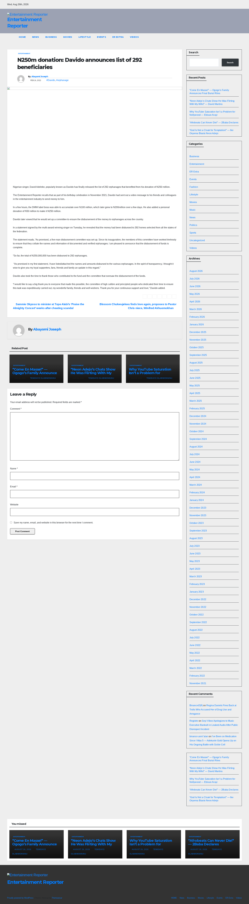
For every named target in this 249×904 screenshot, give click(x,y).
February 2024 (197, 492)
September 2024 (198, 439)
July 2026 (194, 278)
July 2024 (194, 454)
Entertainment (24, 53)
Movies (67, 37)
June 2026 (195, 286)
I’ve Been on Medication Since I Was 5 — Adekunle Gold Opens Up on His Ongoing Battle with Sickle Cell (212, 740)
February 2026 (197, 317)
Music (192, 210)
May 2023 (194, 561)
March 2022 (195, 668)
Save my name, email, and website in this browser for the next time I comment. (53, 522)
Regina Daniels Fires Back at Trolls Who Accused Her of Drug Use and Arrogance (212, 709)
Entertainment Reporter (35, 882)
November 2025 (197, 340)
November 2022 (197, 607)
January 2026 (196, 324)
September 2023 (198, 530)
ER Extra (118, 37)
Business (51, 37)
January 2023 (196, 592)
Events (101, 37)
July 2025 (194, 370)
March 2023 (195, 576)
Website (14, 504)
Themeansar (57, 898)
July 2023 (194, 546)
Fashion (193, 187)
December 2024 (197, 416)
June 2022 (195, 645)
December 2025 (197, 332)
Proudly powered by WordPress (20, 898)
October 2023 (196, 523)
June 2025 (195, 378)
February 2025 (197, 408)
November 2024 (197, 424)
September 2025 (198, 355)
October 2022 (196, 614)
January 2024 (196, 500)
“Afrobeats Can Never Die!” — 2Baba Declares (213, 122)
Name (14, 468)
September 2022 (198, 622)
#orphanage (62, 80)
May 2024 (194, 469)
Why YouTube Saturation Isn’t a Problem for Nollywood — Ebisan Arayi (150, 373)
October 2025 (196, 347)
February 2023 (197, 584)
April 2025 (194, 393)
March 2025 (195, 401)
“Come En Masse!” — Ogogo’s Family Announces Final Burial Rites (35, 373)
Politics (193, 225)
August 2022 (196, 630)
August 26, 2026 (23, 849)
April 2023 (194, 569)
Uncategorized (197, 240)
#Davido (50, 80)
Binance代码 (196, 705)
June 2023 (195, 553)
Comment (15, 409)
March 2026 (195, 309)
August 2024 (196, 446)
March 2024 (195, 485)
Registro (193, 721)
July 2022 (194, 637)
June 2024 (195, 462)
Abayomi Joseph (39, 76)
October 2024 (196, 431)
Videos (134, 37)
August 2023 (196, 538)
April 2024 (194, 477)
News (35, 37)
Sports (192, 233)
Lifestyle (85, 37)
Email (13, 486)
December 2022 (197, 599)
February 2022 (197, 676)
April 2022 (194, 660)
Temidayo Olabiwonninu (43, 378)
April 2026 (194, 301)
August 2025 (196, 362)
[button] (241, 37)
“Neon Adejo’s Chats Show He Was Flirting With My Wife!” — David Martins (93, 373)
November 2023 (197, 515)
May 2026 (194, 294)
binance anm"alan (198, 736)
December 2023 (197, 508)
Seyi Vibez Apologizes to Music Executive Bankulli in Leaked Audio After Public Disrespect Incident (213, 725)
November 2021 (197, 683)
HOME (22, 37)
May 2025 (194, 385)
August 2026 (196, 271)
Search (193, 52)
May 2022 (194, 653)
